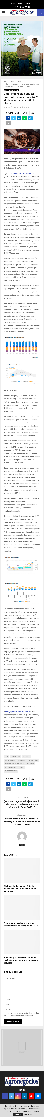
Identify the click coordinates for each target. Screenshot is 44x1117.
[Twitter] (11, 1096)
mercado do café (10, 767)
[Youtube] (31, 1096)
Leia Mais (28, 1114)
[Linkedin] (24, 1096)
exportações (33, 760)
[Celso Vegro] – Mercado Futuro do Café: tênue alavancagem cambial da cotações (21, 960)
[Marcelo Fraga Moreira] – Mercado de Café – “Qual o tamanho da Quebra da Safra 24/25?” (22, 804)
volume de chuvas (11, 771)
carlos (8, 107)
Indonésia (30, 764)
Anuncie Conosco (16, 3)
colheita (26, 756)
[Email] (38, 1096)
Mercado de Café (13, 90)
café (6, 756)
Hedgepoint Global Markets (23, 173)
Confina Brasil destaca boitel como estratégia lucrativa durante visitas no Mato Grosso (22, 821)
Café (5, 90)
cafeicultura (15, 756)
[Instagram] (18, 1096)
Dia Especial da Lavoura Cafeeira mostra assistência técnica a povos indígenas (20, 888)
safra (22, 767)
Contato (27, 3)
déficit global (10, 760)
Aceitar (18, 1114)
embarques (22, 760)
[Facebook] (5, 1096)
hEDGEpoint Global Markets (14, 764)
